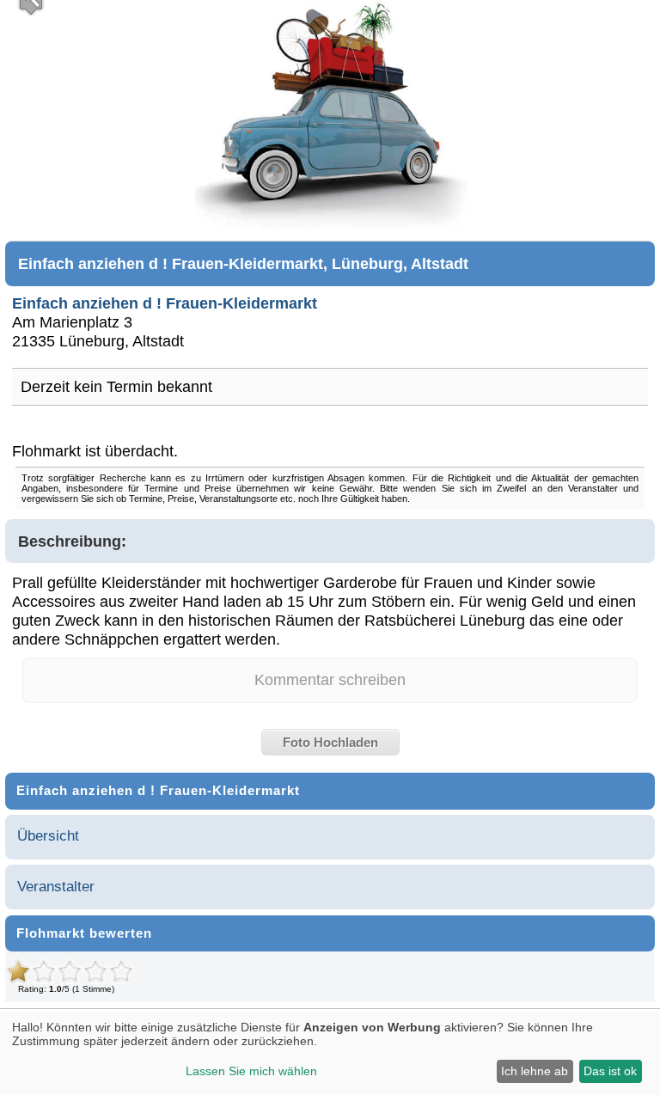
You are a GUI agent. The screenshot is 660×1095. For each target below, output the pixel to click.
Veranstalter (56, 886)
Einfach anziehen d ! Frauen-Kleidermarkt (164, 303)
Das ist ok (610, 1071)
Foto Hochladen (330, 742)
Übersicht (48, 836)
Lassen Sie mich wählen (251, 1071)
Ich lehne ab (534, 1071)
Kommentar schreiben (330, 679)
